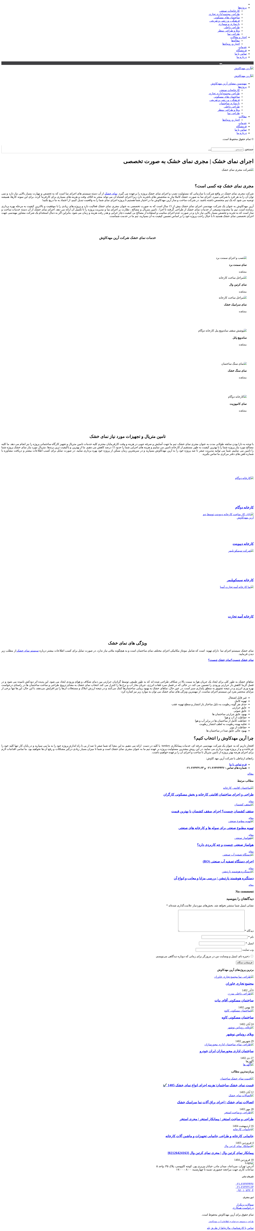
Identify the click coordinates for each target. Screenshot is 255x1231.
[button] (220, 63)
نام (251, 936)
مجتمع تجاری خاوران (240, 983)
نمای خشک (111, 193)
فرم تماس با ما (238, 764)
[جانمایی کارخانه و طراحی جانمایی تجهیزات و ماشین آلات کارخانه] (243, 1129)
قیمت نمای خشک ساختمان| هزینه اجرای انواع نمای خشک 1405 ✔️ (208, 1085)
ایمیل (250, 943)
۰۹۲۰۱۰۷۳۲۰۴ (245, 1190)
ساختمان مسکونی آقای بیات (234, 1000)
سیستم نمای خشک (27, 650)
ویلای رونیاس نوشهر (240, 1034)
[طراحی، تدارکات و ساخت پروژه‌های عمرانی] (244, 68)
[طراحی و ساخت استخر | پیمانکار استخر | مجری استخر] (239, 1112)
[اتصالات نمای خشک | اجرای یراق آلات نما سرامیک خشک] (241, 1095)
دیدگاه (249, 930)
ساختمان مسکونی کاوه (238, 1017)
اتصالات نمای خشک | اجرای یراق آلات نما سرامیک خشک (215, 1102)
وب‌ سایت (248, 949)
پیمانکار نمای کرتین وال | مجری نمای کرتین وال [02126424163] (211, 1153)
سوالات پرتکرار (245, 1204)
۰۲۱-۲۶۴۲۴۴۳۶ (245, 1183)
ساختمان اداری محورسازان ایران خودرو (227, 1051)
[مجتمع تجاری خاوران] (234, 976)
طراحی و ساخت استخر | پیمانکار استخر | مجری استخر (217, 1119)
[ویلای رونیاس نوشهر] (241, 1027)
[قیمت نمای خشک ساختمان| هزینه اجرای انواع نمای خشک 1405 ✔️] (237, 1078)
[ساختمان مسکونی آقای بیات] (241, 993)
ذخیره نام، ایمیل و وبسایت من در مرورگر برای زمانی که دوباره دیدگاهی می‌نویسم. (202, 956)
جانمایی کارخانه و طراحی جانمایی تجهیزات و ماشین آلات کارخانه (209, 1136)
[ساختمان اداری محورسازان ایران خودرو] (229, 1044)
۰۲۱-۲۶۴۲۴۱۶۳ (245, 1187)
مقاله (250, 773)
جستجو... (248, 149)
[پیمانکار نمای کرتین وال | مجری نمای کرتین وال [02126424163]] (239, 1146)
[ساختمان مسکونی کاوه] (239, 1010)
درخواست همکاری (243, 1207)
